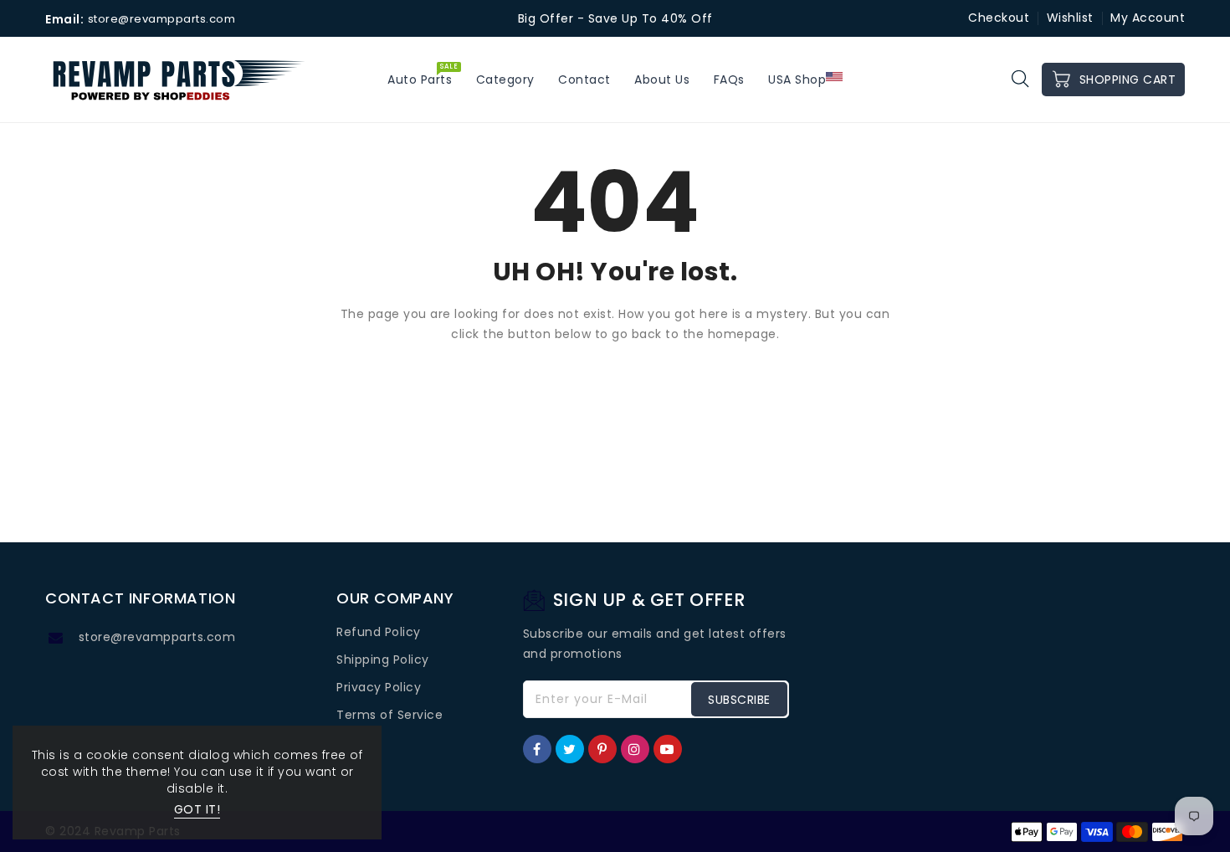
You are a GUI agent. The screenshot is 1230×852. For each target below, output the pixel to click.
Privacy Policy (378, 687)
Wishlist (1070, 17)
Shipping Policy (382, 659)
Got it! (197, 809)
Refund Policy (378, 632)
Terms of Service (389, 714)
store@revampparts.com (157, 637)
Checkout (998, 17)
